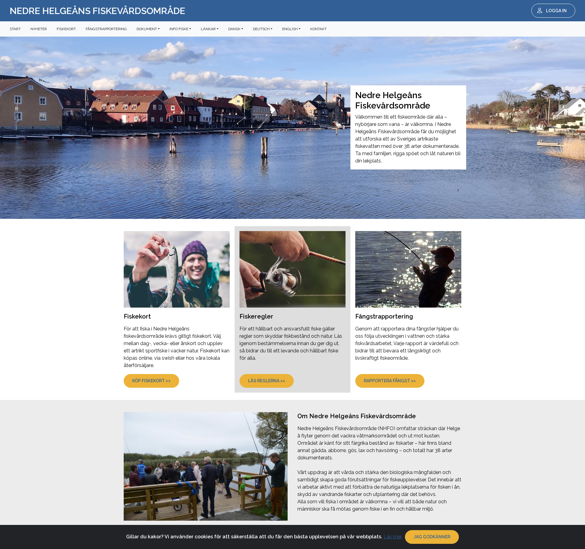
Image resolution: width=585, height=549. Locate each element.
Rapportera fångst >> (390, 380)
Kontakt (318, 29)
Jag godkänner (432, 536)
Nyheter (38, 29)
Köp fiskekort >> (151, 380)
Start (15, 29)
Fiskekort (66, 29)
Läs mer (393, 537)
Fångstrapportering (106, 29)
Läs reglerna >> (266, 380)
